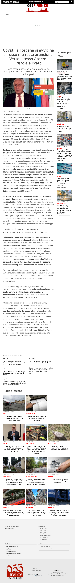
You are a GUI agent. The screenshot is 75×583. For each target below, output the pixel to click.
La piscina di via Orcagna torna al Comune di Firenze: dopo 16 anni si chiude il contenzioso (64, 182)
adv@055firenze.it (11, 551)
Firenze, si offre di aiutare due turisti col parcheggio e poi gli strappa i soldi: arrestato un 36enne (59, 513)
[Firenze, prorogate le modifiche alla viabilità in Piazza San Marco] (14, 403)
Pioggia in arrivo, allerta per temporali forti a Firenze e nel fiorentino (64, 77)
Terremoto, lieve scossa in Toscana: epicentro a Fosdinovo (36, 418)
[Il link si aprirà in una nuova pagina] (38, 574)
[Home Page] (37, 8)
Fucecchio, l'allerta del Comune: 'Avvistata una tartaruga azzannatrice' (59, 447)
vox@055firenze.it (11, 555)
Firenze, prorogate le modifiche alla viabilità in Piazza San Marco (14, 418)
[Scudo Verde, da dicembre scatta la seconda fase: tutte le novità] (64, 116)
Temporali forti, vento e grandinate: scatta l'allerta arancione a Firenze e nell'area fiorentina (64, 209)
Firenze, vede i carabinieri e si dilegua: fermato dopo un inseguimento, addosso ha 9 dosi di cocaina (14, 513)
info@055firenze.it (11, 548)
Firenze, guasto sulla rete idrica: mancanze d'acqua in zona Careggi (59, 480)
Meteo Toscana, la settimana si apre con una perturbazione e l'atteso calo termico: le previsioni (63, 103)
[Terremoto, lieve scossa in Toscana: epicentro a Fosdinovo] (36, 403)
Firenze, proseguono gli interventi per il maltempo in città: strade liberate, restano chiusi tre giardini (36, 481)
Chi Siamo (42, 553)
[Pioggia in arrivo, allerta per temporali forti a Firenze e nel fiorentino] (64, 64)
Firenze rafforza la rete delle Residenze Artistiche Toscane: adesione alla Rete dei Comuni (14, 448)
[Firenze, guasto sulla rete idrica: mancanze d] (59, 465)
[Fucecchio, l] (59, 432)
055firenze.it (57, 570)
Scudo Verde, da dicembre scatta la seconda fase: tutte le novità (64, 129)
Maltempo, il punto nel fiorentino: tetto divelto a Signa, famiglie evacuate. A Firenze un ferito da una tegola (37, 449)
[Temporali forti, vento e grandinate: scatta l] (64, 195)
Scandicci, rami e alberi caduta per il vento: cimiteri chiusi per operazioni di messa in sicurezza (14, 481)
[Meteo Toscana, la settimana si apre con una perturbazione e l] (64, 88)
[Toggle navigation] (7, 15)
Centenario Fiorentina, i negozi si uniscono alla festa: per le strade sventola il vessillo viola (36, 513)
